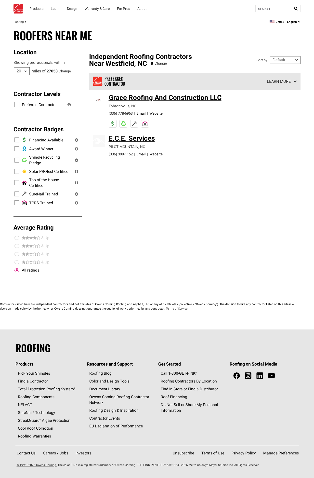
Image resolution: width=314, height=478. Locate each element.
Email (141, 113)
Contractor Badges (38, 129)
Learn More (279, 81)
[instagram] (248, 376)
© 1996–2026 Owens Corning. (37, 465)
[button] (69, 105)
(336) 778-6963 (121, 113)
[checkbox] (17, 270)
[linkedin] (259, 376)
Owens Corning (18, 9)
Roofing (18, 22)
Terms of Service (176, 308)
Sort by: (262, 60)
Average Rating (33, 227)
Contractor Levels (37, 93)
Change (65, 71)
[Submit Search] (296, 8)
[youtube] (271, 376)
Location (25, 52)
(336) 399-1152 (121, 154)
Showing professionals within (39, 62)
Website (156, 113)
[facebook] (236, 376)
